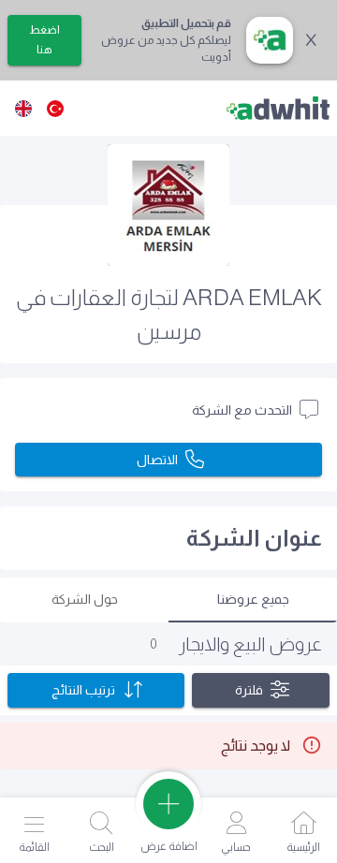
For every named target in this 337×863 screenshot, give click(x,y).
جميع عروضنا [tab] (253, 599)
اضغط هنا (44, 39)
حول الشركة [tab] (84, 599)
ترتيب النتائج (83, 689)
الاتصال (157, 459)
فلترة (249, 689)
